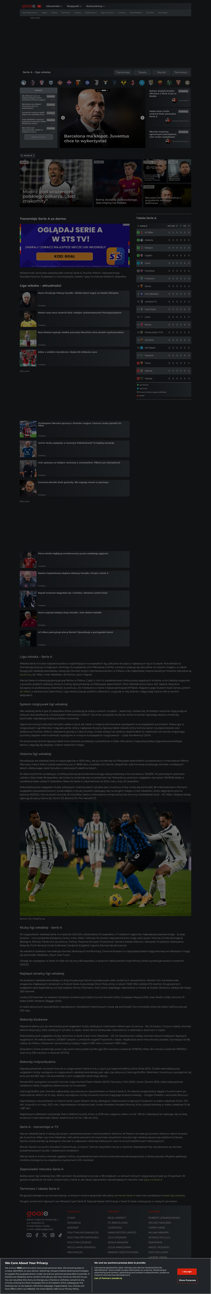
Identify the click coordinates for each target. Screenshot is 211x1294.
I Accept (187, 1271)
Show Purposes (187, 1280)
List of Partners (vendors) (108, 1278)
